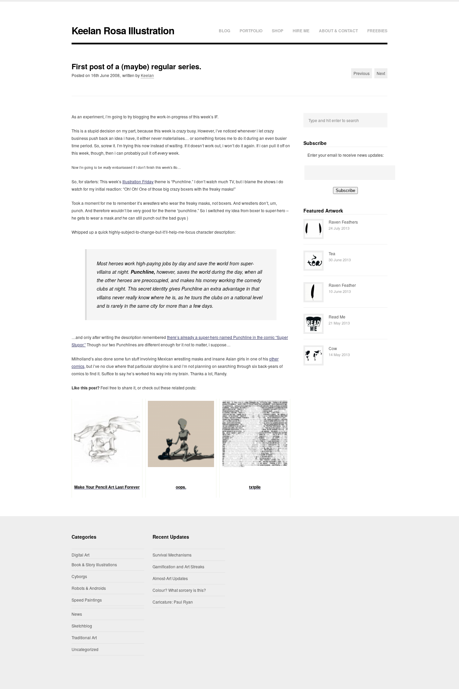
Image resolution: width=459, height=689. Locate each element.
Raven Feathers (343, 222)
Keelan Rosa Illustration (123, 30)
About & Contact (338, 31)
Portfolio (251, 31)
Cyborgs (79, 576)
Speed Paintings (87, 600)
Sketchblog (82, 625)
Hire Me (301, 31)
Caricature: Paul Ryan (173, 602)
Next (381, 73)
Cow (333, 348)
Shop (277, 31)
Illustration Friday (138, 181)
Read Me (337, 316)
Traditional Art (84, 637)
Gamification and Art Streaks (178, 566)
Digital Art (80, 555)
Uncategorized (85, 649)
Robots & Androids (89, 588)
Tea (332, 253)
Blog (224, 31)
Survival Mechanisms (172, 555)
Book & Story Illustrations (94, 564)
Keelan (147, 75)
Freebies (377, 31)
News (77, 614)
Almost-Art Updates (170, 578)
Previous (361, 73)
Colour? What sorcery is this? (179, 590)
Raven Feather (342, 285)
